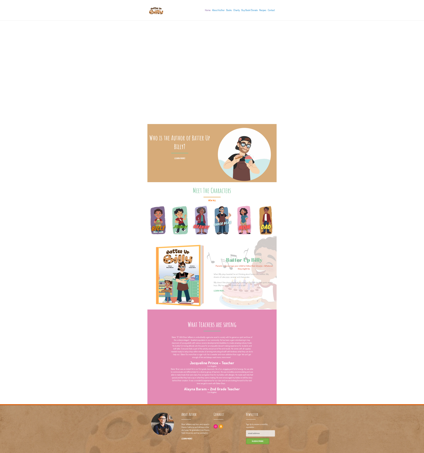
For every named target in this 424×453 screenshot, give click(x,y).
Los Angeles (212, 366)
